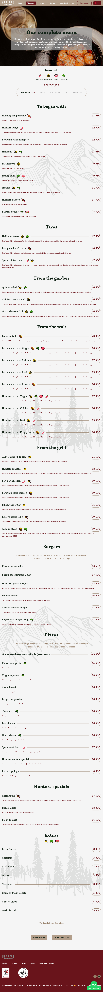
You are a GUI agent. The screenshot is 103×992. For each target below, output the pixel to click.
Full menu (25, 92)
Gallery (52, 3)
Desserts (43, 92)
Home (20, 3)
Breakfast (77, 92)
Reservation (84, 3)
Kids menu (55, 92)
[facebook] (95, 976)
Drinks (42, 3)
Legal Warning (57, 985)
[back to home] (8, 3)
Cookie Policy (44, 985)
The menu (31, 3)
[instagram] (99, 976)
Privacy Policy (32, 985)
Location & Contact (67, 3)
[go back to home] (8, 957)
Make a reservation (62, 937)
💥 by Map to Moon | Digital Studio (83, 985)
